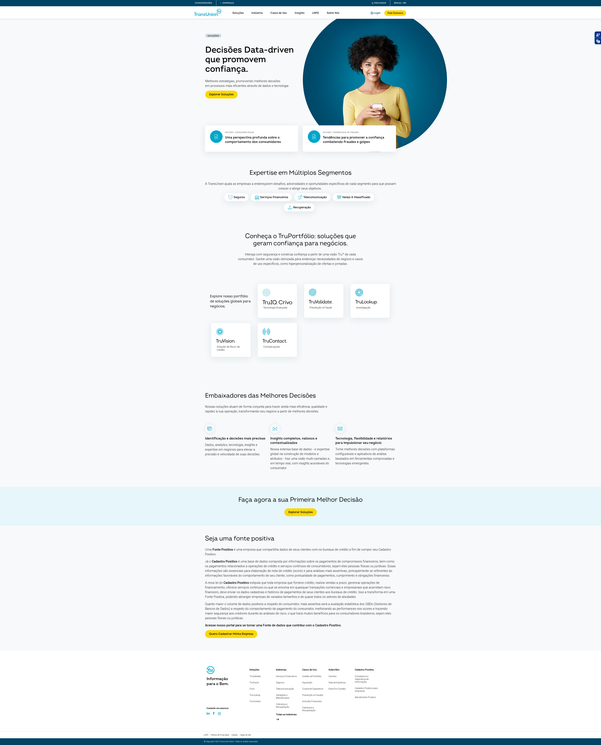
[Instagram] (220, 716)
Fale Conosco (395, 13)
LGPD (315, 13)
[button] (379, 3)
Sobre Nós (333, 13)
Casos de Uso (278, 13)
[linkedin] (208, 716)
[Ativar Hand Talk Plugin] (597, 41)
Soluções (238, 13)
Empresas (228, 3)
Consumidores (203, 3)
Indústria (257, 13)
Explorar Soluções (221, 94)
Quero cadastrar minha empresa (231, 634)
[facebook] (214, 716)
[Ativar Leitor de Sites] (597, 34)
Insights (299, 13)
